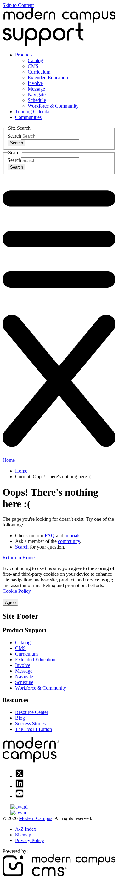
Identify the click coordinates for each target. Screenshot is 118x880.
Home (9, 460)
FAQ (50, 535)
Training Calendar (33, 111)
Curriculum (39, 71)
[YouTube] (19, 796)
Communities (28, 117)
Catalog (35, 60)
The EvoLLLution (33, 729)
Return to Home (19, 557)
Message (36, 89)
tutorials (72, 535)
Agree (10, 602)
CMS (33, 66)
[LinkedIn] (19, 786)
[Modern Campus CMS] (59, 874)
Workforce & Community (53, 106)
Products (23, 54)
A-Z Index (25, 829)
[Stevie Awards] (59, 807)
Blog (20, 718)
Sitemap (23, 834)
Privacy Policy (29, 840)
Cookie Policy (17, 591)
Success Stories (30, 723)
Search (14, 136)
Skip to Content (18, 5)
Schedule (37, 100)
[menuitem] (65, 80)
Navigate (37, 94)
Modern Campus (35, 818)
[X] (19, 776)
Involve (35, 83)
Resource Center (31, 712)
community (69, 541)
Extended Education (48, 77)
